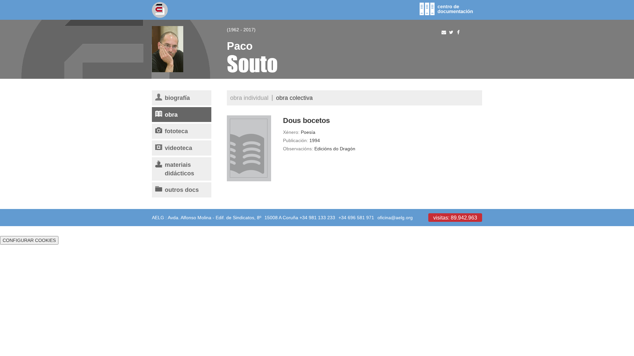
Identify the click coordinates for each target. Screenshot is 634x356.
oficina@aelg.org (395, 217)
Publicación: (295, 140)
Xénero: (291, 132)
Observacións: (298, 148)
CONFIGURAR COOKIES (29, 240)
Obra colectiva (294, 97)
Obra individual (249, 97)
